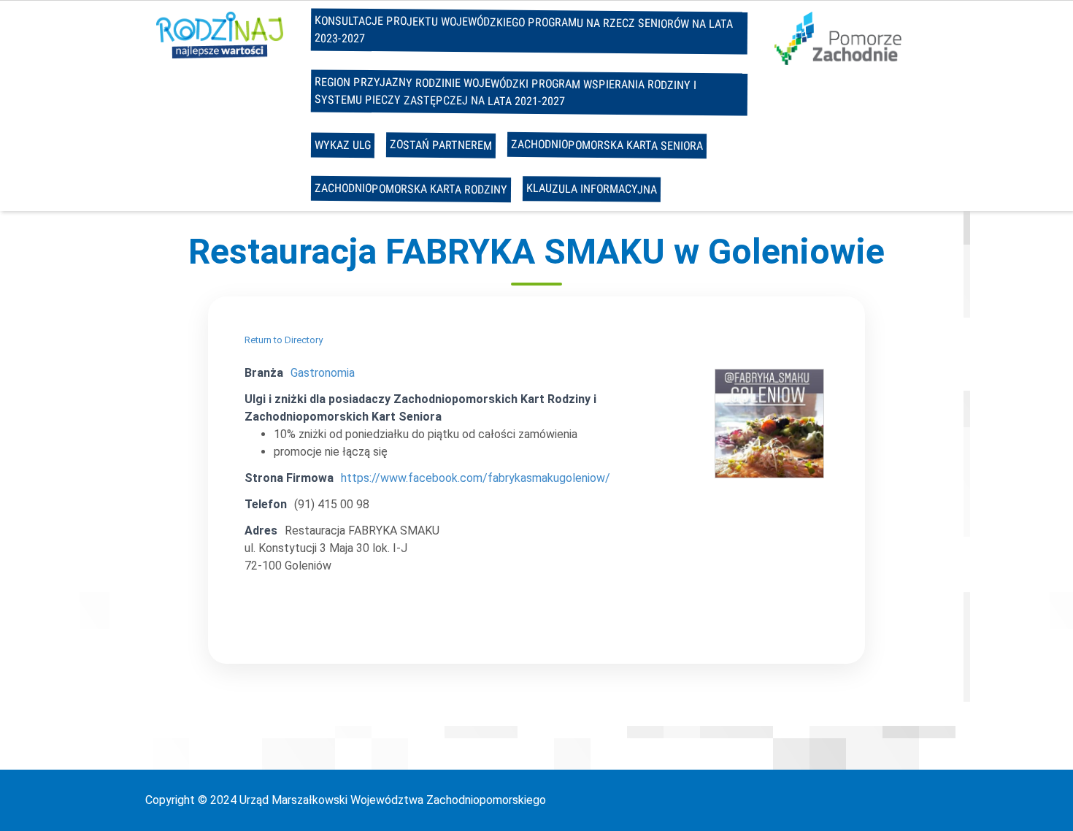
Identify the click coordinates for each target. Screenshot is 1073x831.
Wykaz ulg (342, 145)
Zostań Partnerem (440, 144)
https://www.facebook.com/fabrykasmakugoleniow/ (475, 478)
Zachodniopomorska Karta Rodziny (410, 188)
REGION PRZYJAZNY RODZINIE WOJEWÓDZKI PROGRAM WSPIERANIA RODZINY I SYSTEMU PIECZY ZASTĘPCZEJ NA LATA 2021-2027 (505, 91)
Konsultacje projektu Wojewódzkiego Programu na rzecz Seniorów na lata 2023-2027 (523, 29)
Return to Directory (284, 339)
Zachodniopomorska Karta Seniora (606, 145)
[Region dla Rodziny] (219, 34)
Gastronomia (323, 373)
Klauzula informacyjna (591, 188)
